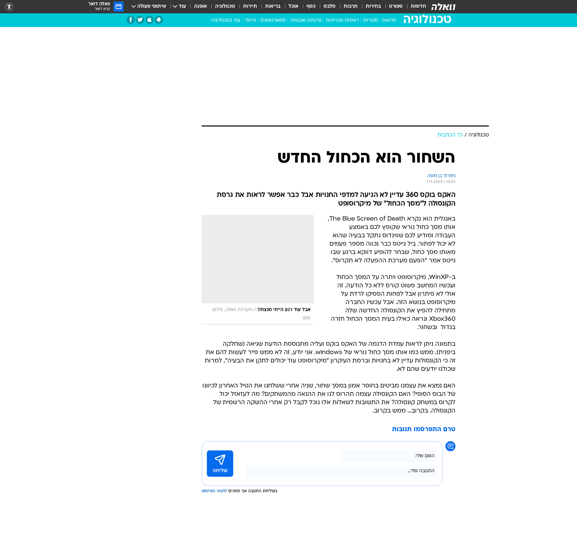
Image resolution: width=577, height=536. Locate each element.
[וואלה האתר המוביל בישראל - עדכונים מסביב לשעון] (443, 6)
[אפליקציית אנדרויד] (159, 20)
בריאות (272, 6)
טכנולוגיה (225, 6)
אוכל (293, 6)
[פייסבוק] (131, 20)
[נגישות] (9, 7)
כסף (311, 6)
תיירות (250, 6)
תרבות (351, 6)
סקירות (370, 20)
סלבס (330, 6)
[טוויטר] (140, 20)
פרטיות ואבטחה (306, 20)
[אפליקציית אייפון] (149, 20)
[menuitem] (414, 6)
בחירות (373, 6)
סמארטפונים (272, 20)
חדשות (418, 6)
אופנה (200, 6)
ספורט (396, 6)
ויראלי (250, 20)
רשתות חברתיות (342, 20)
